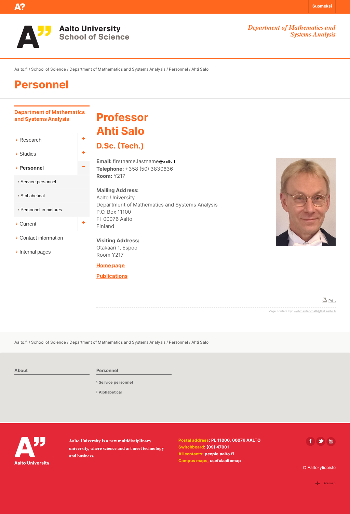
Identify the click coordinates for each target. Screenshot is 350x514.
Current (27, 224)
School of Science (48, 69)
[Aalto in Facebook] (310, 441)
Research (30, 140)
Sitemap (329, 483)
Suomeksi (322, 6)
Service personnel (38, 181)
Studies (27, 154)
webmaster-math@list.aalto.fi (315, 311)
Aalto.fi (21, 69)
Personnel (178, 69)
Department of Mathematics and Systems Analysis (117, 69)
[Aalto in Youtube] (331, 441)
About (21, 370)
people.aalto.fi (219, 453)
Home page (110, 265)
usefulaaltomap (225, 460)
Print (332, 300)
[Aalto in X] (320, 441)
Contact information (41, 238)
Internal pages (35, 252)
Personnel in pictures (41, 209)
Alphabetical (33, 195)
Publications (111, 276)
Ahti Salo (199, 69)
